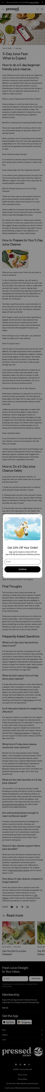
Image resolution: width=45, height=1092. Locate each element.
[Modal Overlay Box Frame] (22, 546)
